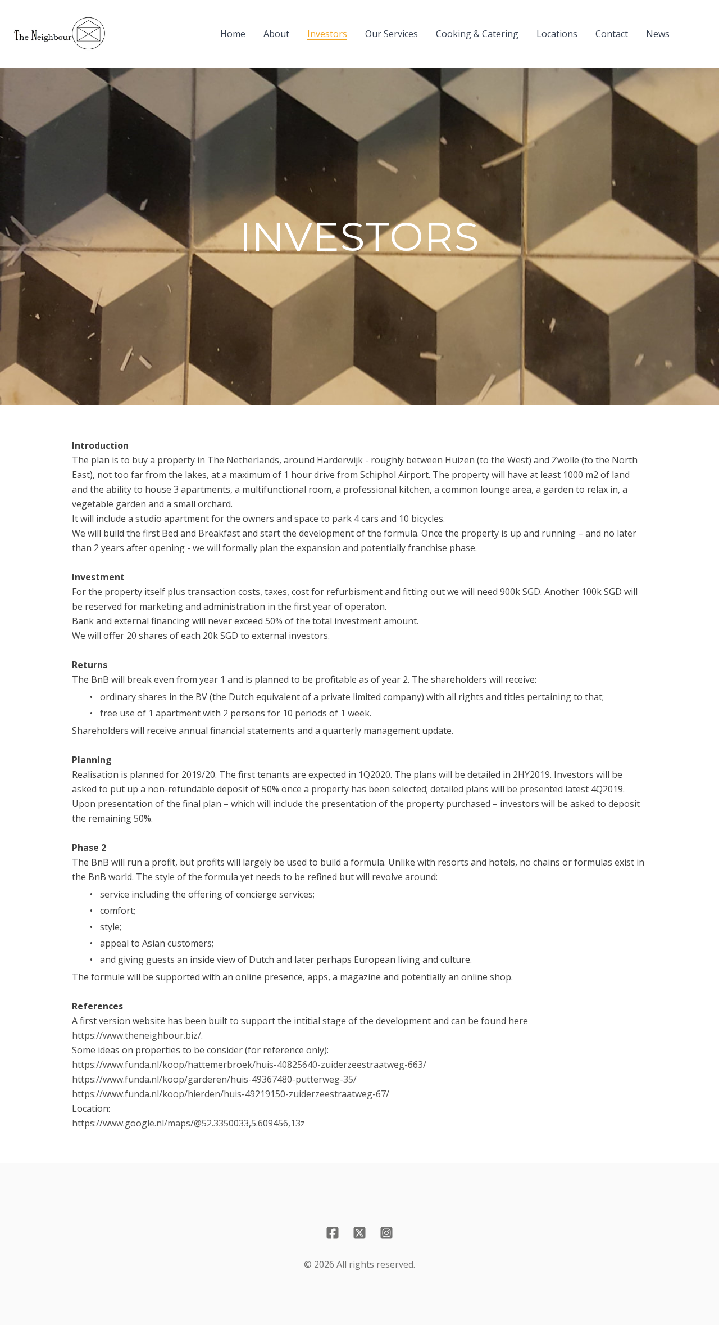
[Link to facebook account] (332, 1233)
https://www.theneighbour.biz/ (136, 1035)
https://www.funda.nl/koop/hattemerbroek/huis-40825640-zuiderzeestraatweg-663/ (249, 1064)
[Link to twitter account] (359, 1233)
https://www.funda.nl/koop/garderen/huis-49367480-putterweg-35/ (214, 1079)
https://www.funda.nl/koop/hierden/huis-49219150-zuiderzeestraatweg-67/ (230, 1094)
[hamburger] (119, 26)
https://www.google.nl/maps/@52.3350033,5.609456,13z (188, 1123)
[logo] (59, 34)
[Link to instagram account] (386, 1233)
